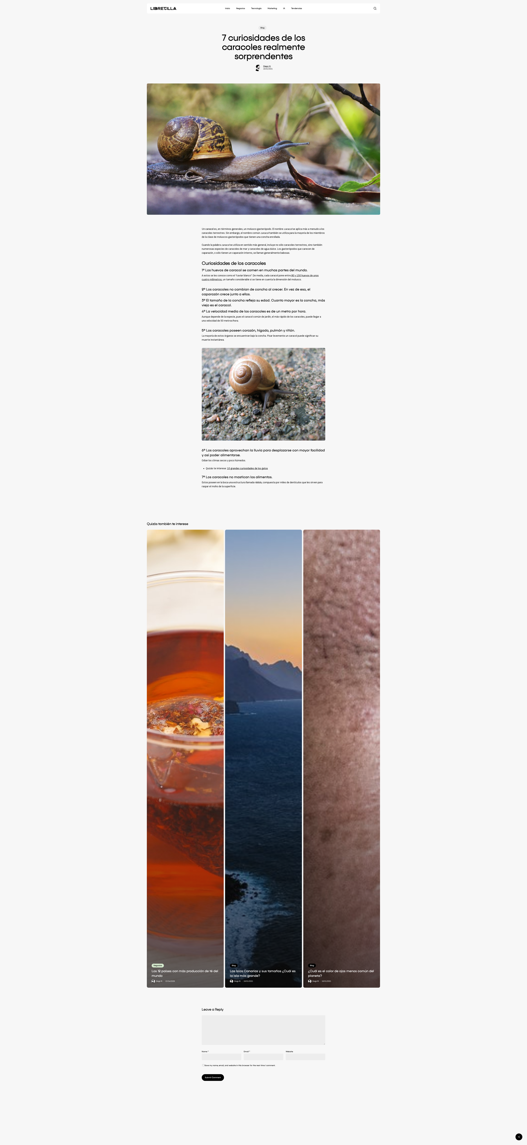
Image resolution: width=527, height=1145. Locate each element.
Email (247, 1051)
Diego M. (267, 66)
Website (289, 1051)
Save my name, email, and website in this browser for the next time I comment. (239, 1065)
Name (205, 1051)
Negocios (158, 965)
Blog (262, 28)
